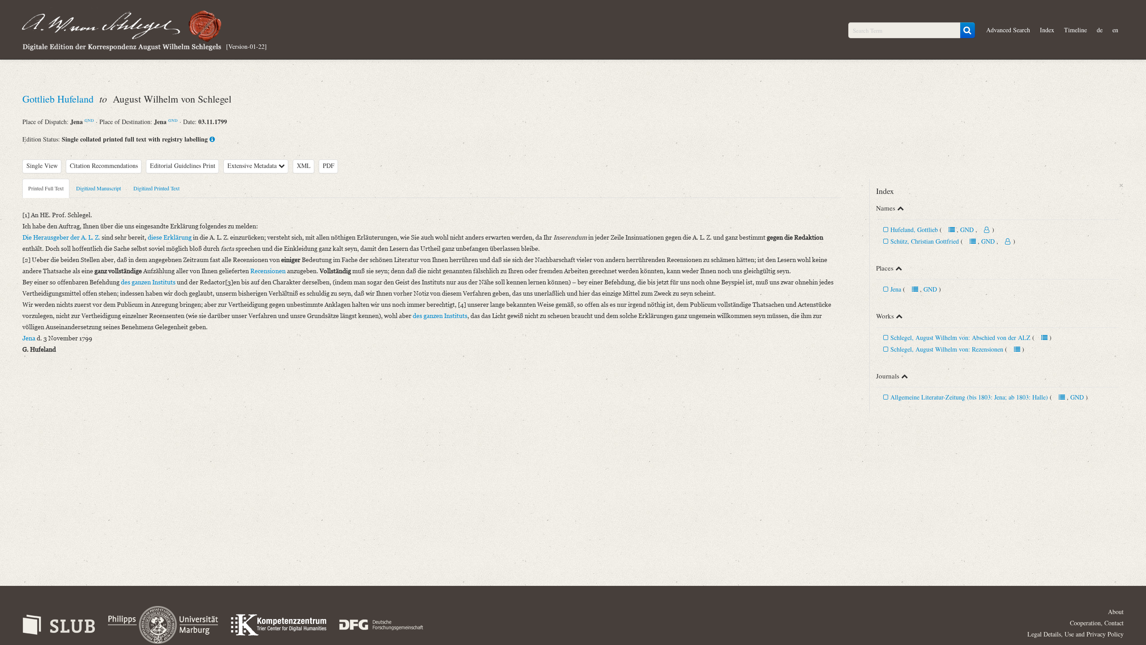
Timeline (1075, 30)
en (1115, 30)
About (1116, 611)
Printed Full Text (46, 188)
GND (89, 120)
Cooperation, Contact (1097, 623)
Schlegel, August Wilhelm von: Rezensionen (946, 349)
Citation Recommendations (104, 165)
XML (304, 165)
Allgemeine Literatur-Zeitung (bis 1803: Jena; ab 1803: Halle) (969, 397)
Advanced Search (1008, 30)
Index (1047, 30)
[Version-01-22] (246, 46)
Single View (42, 165)
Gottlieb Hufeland (59, 98)
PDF (328, 165)
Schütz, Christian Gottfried (924, 241)
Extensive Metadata (252, 165)
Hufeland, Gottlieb (914, 229)
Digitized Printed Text (156, 188)
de (1100, 30)
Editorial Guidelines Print (182, 165)
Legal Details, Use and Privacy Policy (1075, 634)
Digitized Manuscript (98, 188)
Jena (895, 289)
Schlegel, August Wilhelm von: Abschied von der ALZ (960, 337)
